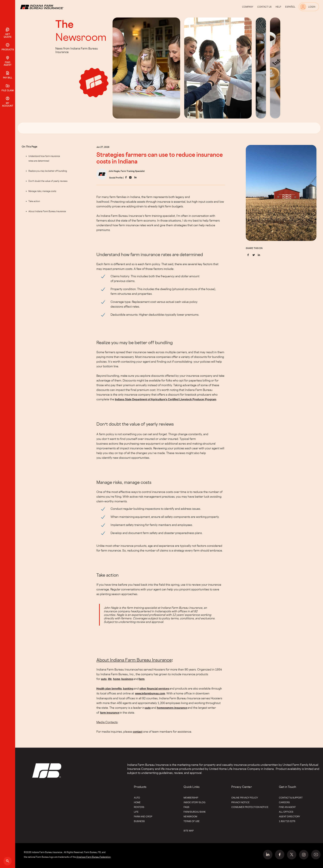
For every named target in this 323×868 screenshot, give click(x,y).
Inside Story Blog (194, 802)
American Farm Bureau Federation (93, 857)
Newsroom (80, 37)
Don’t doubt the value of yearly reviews (47, 181)
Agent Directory (289, 816)
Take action (34, 201)
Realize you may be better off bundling (47, 171)
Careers (284, 802)
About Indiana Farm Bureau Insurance (134, 659)
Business (139, 821)
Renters (139, 807)
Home (137, 802)
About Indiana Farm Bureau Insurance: (47, 211)
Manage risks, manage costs (42, 191)
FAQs (186, 807)
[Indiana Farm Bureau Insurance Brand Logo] (48, 7)
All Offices (286, 811)
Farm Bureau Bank (195, 811)
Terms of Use (192, 821)
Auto (137, 797)
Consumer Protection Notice (249, 807)
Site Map (189, 830)
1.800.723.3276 (287, 821)
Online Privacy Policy (244, 797)
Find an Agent (287, 807)
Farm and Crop (143, 816)
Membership (191, 797)
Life (136, 811)
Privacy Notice (240, 802)
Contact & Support (291, 797)
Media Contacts (107, 722)
